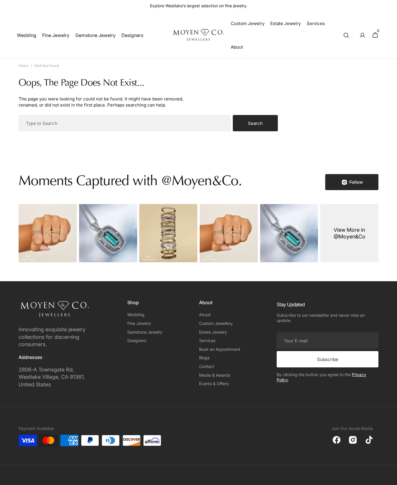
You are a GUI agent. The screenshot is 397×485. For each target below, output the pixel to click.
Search (255, 123)
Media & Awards (214, 375)
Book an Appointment (219, 349)
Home (23, 65)
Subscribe (327, 359)
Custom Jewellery (216, 323)
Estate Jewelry (213, 332)
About (205, 314)
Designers (136, 340)
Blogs (204, 357)
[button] (346, 35)
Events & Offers (213, 383)
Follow (356, 182)
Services (207, 340)
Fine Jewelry (139, 323)
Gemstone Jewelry (144, 332)
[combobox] (124, 123)
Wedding (135, 314)
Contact (206, 366)
